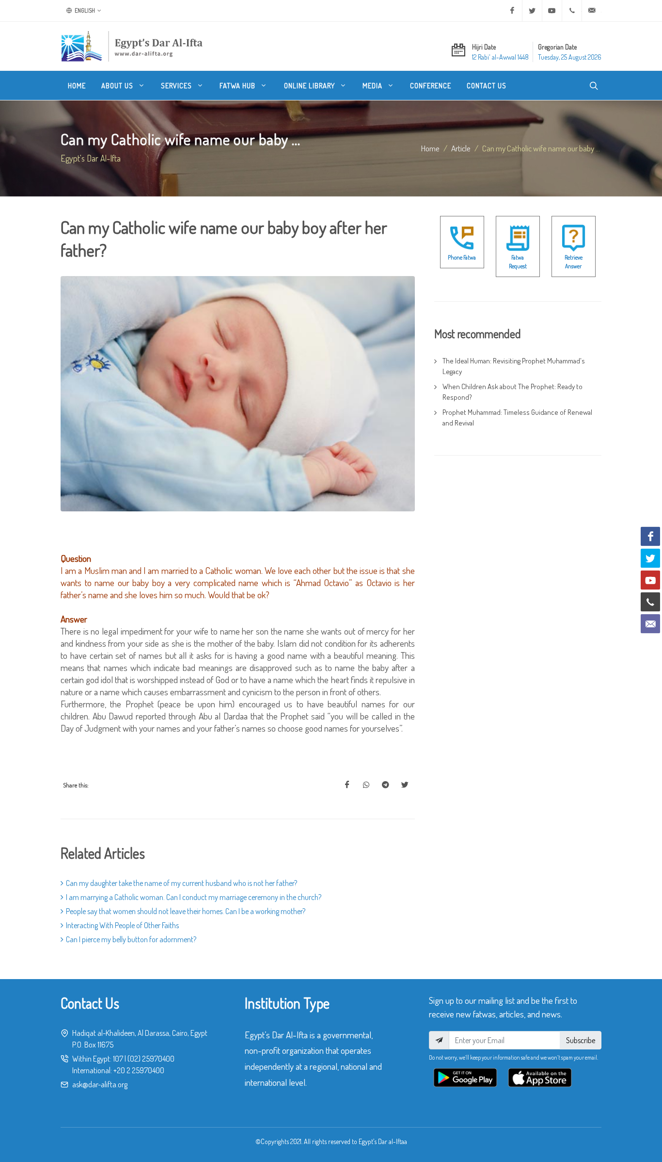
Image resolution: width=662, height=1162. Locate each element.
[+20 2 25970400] (572, 10)
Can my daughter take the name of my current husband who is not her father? (181, 883)
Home (430, 148)
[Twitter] (532, 10)
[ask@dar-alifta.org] (591, 10)
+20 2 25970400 (138, 1070)
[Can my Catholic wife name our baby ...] (347, 785)
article (461, 148)
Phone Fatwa (462, 257)
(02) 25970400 (150, 1059)
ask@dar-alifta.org (99, 1084)
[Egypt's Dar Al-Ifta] (132, 46)
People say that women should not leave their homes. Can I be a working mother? (185, 911)
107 (118, 1059)
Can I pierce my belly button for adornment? (131, 939)
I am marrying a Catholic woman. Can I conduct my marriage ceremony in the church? (193, 897)
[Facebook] (512, 10)
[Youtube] (552, 10)
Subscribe (580, 1040)
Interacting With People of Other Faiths (122, 925)
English (84, 10)
